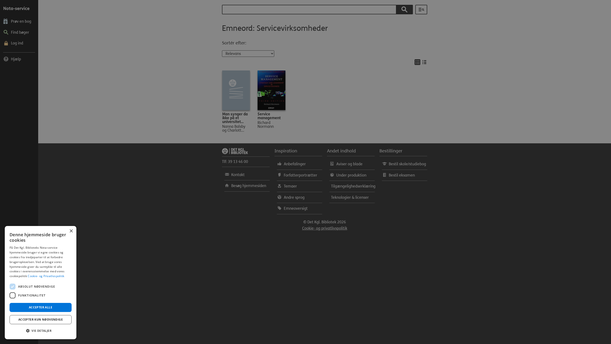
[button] (41, 330)
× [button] (71, 231)
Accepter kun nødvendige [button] (40, 319)
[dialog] (40, 282)
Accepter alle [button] (40, 307)
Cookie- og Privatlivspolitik (46, 276)
